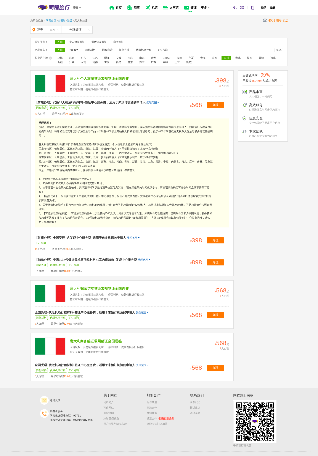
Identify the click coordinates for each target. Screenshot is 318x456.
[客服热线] (235, 7)
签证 (69, 20)
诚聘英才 (195, 413)
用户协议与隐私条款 (115, 423)
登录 (263, 7)
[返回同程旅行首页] (54, 7)
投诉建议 (195, 407)
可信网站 (108, 407)
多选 (278, 50)
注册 (272, 7)
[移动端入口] (253, 7)
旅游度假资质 (111, 418)
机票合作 (160, 418)
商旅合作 (152, 407)
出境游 (62, 20)
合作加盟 (152, 402)
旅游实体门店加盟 (157, 423)
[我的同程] (242, 7)
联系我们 (195, 402)
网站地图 (108, 413)
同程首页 (51, 20)
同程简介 (108, 402)
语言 (75, 7)
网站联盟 (152, 413)
